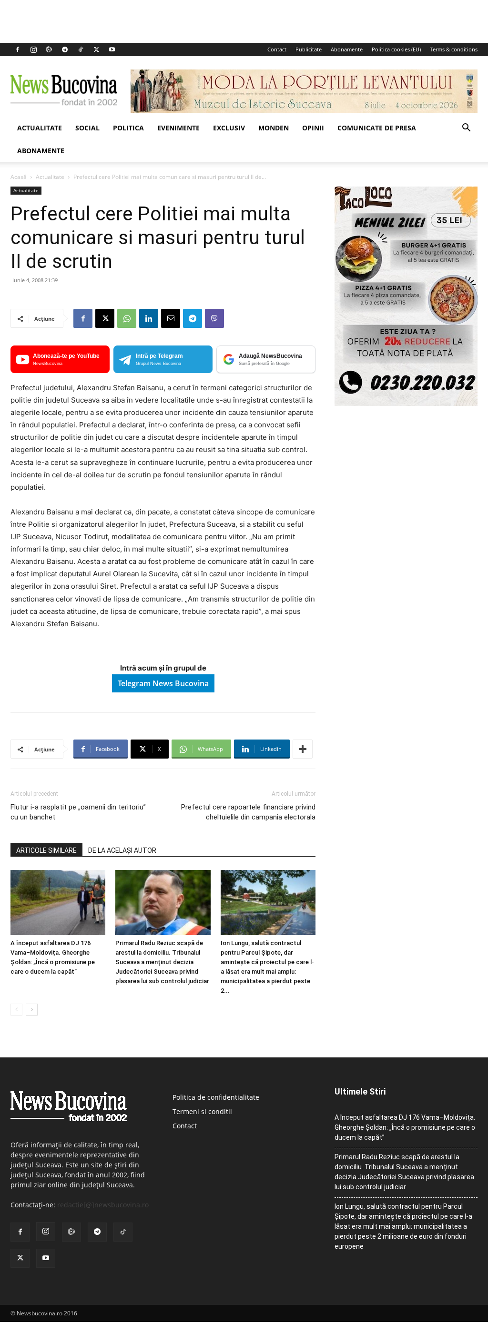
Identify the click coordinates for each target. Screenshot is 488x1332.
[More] (303, 749)
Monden (273, 127)
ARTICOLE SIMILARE (46, 850)
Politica (128, 127)
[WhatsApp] (126, 318)
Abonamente (347, 49)
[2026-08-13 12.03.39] (406, 403)
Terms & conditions (454, 49)
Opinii (313, 127)
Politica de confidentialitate (216, 1097)
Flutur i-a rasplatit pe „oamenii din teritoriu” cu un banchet (78, 812)
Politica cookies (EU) (396, 49)
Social (87, 127)
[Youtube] (112, 49)
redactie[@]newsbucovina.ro (103, 1204)
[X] (96, 49)
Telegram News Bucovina (163, 683)
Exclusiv (229, 127)
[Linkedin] (148, 318)
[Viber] (214, 318)
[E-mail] (170, 318)
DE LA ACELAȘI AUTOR (122, 850)
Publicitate (308, 49)
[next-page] (32, 1010)
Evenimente (178, 127)
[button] (466, 128)
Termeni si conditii (202, 1111)
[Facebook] (17, 49)
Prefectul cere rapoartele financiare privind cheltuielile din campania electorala (248, 812)
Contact (276, 49)
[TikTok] (80, 49)
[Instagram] (33, 49)
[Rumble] (49, 49)
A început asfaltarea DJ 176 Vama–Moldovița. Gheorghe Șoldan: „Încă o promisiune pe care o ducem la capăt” (405, 1127)
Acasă (18, 177)
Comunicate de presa (376, 127)
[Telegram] (65, 49)
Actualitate (39, 127)
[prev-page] (16, 1010)
